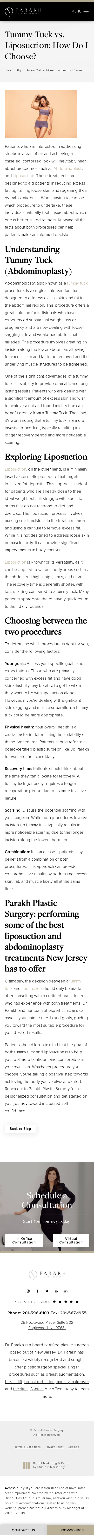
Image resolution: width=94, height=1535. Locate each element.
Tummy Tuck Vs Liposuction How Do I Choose (55, 70)
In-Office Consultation (24, 1240)
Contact (37, 1389)
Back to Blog (20, 1128)
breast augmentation (65, 1374)
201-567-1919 (15, 1513)
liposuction (31, 989)
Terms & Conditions (28, 1447)
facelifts (20, 1389)
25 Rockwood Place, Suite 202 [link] (47, 1325)
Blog (19, 70)
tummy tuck (77, 283)
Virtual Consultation (71, 1240)
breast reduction (39, 1382)
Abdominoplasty (69, 169)
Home (8, 70)
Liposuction (23, 176)
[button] (86, 11)
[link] (47, 1301)
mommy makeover (72, 1382)
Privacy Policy (55, 1447)
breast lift (13, 1382)
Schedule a (47, 1206)
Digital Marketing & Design (52, 1465)
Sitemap (73, 1447)
